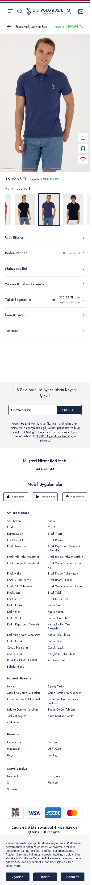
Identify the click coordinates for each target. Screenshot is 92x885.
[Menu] (10, 11)
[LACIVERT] (25, 206)
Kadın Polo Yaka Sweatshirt (23, 632)
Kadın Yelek (14, 615)
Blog (10, 752)
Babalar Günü (15, 664)
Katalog (52, 752)
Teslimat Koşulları (17, 713)
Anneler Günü (57, 657)
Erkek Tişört (55, 531)
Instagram (54, 773)
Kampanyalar (15, 531)
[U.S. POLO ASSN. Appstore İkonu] (15, 494)
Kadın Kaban (56, 609)
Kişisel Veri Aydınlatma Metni (24, 696)
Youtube (12, 786)
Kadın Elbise (14, 602)
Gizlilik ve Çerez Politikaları (23, 690)
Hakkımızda (14, 739)
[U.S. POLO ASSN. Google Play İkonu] (45, 494)
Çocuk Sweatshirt (17, 645)
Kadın (51, 518)
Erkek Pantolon (57, 537)
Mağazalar (13, 746)
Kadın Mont (14, 609)
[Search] (19, 11)
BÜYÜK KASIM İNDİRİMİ (22, 657)
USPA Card (54, 746)
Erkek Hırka (14, 571)
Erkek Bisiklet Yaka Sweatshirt (65, 554)
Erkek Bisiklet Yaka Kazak (63, 571)
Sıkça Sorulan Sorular (61, 713)
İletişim (11, 684)
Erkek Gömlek (15, 537)
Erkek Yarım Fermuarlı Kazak (65, 583)
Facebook (12, 773)
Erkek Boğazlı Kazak (60, 577)
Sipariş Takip (55, 684)
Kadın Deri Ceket (58, 615)
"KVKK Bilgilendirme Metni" (53, 433)
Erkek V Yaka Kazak (19, 577)
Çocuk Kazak (55, 645)
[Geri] (9, 26)
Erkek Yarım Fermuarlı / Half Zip (65, 562)
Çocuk (51, 524)
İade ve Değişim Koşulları (22, 707)
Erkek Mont (14, 590)
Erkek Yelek (54, 590)
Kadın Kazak (14, 638)
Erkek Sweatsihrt (17, 544)
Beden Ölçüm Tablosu (61, 707)
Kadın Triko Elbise (59, 632)
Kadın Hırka (55, 638)
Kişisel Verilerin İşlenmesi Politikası (63, 698)
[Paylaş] (83, 135)
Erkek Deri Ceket (58, 596)
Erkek (10, 524)
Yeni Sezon (14, 518)
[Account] (69, 11)
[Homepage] (44, 11)
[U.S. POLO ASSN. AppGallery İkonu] (74, 494)
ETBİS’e (46, 829)
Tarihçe (52, 739)
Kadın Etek (54, 602)
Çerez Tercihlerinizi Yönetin (65, 690)
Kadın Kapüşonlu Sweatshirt (24, 622)
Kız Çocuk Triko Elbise (61, 651)
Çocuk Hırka (14, 651)
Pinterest (53, 779)
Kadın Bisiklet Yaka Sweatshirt (59, 624)
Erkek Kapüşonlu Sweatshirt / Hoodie (64, 546)
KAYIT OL (69, 407)
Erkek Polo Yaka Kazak (20, 583)
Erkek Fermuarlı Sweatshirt (23, 560)
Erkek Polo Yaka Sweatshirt (23, 554)
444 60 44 (45, 466)
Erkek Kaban (14, 596)
